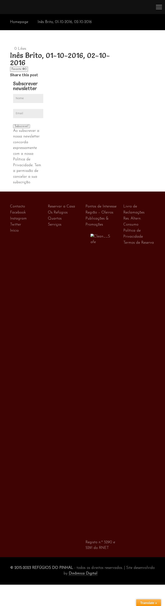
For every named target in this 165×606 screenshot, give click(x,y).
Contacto (17, 206)
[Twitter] (44, 75)
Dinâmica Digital (83, 573)
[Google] (49, 75)
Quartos (55, 219)
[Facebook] (40, 75)
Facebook (18, 212)
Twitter (15, 225)
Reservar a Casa (61, 206)
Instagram (18, 219)
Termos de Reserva (138, 243)
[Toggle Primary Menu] (159, 7)
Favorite (19, 69)
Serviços (54, 225)
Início (14, 231)
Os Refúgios (58, 212)
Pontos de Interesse (101, 206)
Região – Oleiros (99, 212)
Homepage (19, 22)
